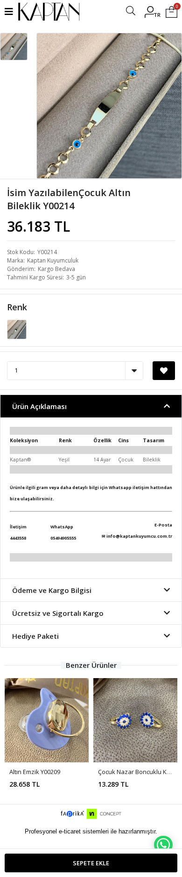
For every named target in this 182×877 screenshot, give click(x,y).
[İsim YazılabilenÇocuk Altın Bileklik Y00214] (17, 328)
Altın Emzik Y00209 (34, 771)
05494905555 (63, 538)
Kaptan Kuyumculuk (52, 260)
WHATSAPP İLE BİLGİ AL (163, 845)
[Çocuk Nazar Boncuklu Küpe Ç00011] (135, 720)
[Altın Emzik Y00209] (47, 720)
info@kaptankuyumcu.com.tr (139, 536)
